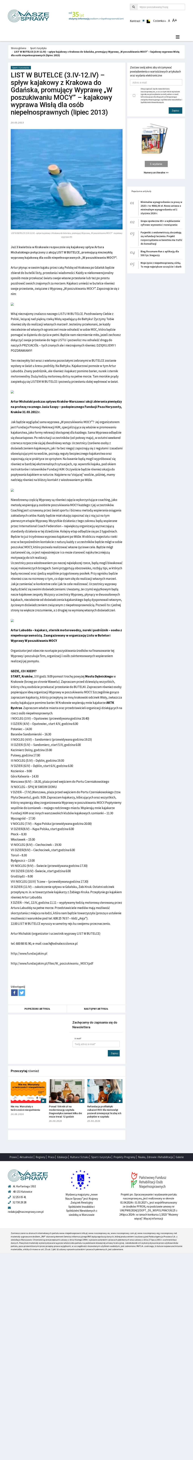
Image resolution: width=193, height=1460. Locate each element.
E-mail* (78, 1038)
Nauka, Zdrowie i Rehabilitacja (155, 1157)
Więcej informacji (153, 1218)
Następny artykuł (96, 1008)
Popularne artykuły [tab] (142, 191)
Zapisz (114, 1053)
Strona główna (18, 48)
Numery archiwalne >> (156, 172)
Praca (51, 1157)
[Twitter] (21, 992)
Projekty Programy (124, 1157)
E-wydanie (156, 164)
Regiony (40, 1157)
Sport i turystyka (38, 48)
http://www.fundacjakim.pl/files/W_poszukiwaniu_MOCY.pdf (52, 963)
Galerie (180, 1157)
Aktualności (26, 1157)
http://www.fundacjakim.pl (29, 953)
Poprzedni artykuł (37, 1008)
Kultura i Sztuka (79, 1157)
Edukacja (62, 1157)
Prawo (13, 1157)
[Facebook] (14, 992)
